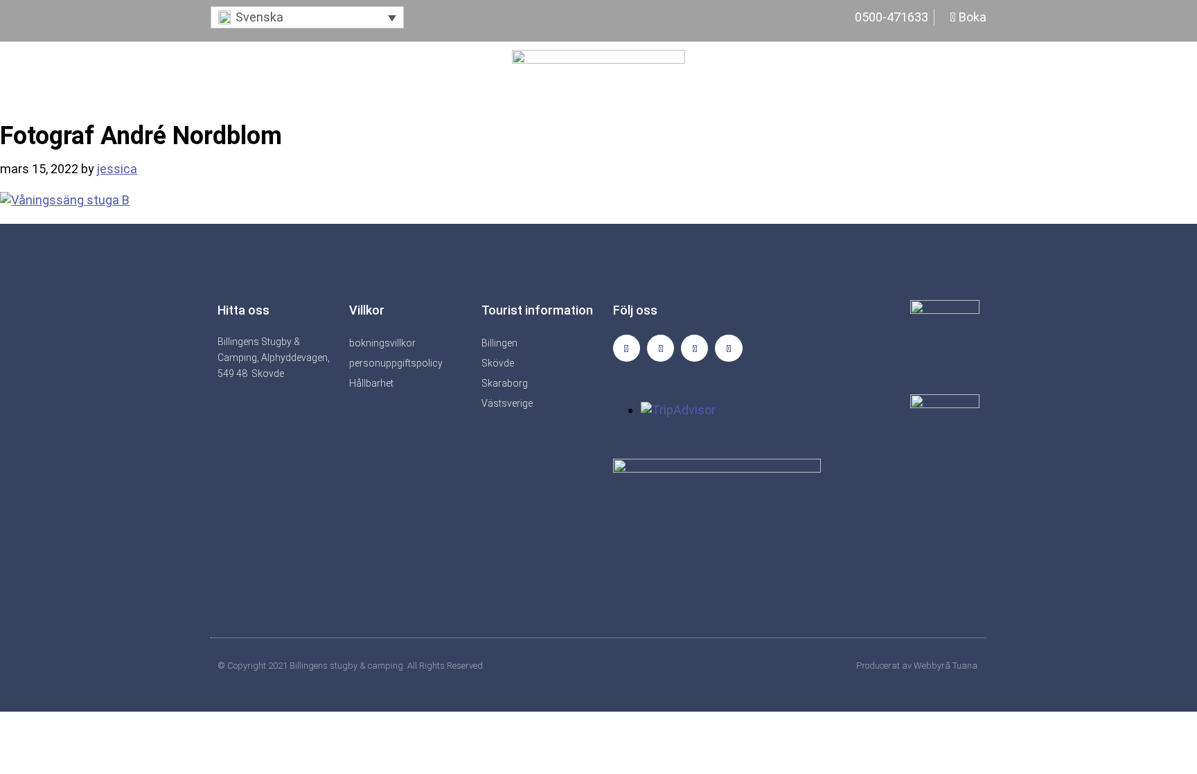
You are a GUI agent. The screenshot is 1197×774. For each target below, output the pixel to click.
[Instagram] (626, 348)
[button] (307, 17)
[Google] (728, 348)
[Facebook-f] (660, 348)
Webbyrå (932, 665)
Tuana (964, 665)
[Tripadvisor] (694, 348)
